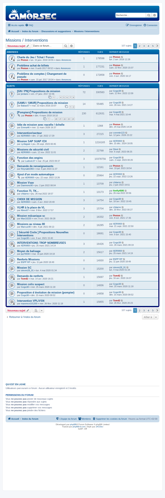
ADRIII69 (25, 135)
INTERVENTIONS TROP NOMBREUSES (41, 242)
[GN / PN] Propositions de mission (38, 91)
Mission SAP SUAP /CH (31, 141)
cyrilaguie (25, 144)
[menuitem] (29, 25)
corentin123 (119, 132)
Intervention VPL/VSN (30, 300)
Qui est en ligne (16, 384)
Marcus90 (26, 227)
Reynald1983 (27, 169)
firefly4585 (118, 190)
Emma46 (25, 127)
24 (73, 119)
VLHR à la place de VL (31, 207)
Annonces (66, 60)
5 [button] (153, 46)
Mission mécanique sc (31, 215)
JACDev (99, 427)
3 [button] (144, 46)
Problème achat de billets (33, 65)
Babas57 (25, 105)
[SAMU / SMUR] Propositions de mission (42, 102)
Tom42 (24, 278)
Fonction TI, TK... (28, 190)
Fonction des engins (30, 157)
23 (69, 119)
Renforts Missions (28, 259)
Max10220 (26, 218)
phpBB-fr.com (79, 427)
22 (65, 119)
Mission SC (24, 267)
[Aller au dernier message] (122, 57)
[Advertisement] (82, 351)
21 (60, 119)
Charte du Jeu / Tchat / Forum (35, 57)
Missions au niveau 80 (31, 224)
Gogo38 (117, 91)
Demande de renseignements (35, 166)
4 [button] (148, 46)
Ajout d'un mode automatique (35, 174)
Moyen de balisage (28, 251)
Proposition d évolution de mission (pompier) (45, 292)
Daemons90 (27, 185)
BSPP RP (25, 262)
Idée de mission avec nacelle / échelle (40, 124)
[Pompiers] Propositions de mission (39, 112)
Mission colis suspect (30, 284)
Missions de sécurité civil (33, 149)
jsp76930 (25, 254)
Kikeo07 (25, 210)
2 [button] (139, 46)
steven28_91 (27, 270)
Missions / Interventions (27, 40)
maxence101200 (29, 303)
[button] (157, 45)
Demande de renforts (30, 275)
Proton (24, 60)
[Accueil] (33, 13)
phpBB (73, 424)
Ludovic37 (30, 161)
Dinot (115, 149)
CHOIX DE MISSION (29, 199)
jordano (24, 94)
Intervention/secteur (29, 132)
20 (56, 119)
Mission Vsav (25, 182)
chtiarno (117, 182)
